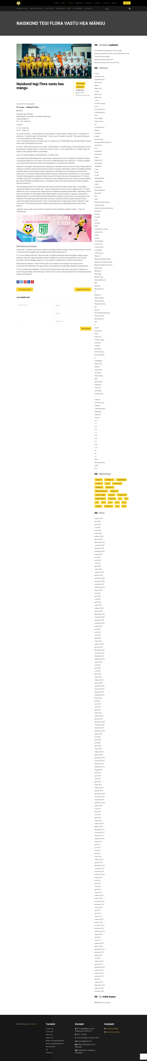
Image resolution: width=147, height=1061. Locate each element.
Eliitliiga (96, 130)
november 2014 (99, 925)
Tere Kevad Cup (99, 402)
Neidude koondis (99, 304)
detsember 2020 (99, 722)
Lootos (114, 3)
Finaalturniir (98, 151)
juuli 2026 (97, 521)
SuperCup (97, 387)
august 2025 (98, 554)
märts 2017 (98, 856)
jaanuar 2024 (98, 611)
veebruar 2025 (99, 572)
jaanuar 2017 (98, 862)
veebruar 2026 (99, 536)
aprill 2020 (97, 746)
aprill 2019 (97, 782)
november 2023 (99, 617)
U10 (95, 420)
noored (111, 495)
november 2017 (99, 832)
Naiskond (88, 3)
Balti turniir (98, 94)
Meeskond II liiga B (36, 8)
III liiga (96, 172)
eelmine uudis (25, 289)
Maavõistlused (50, 1046)
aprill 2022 (97, 674)
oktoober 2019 (99, 764)
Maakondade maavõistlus (102, 259)
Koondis (97, 217)
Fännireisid (97, 145)
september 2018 (99, 802)
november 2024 (99, 581)
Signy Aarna (98, 364)
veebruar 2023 (99, 644)
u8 (126, 498)
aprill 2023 (97, 638)
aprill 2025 (97, 566)
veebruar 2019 (99, 788)
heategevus (109, 480)
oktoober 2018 (99, 799)
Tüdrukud (97, 414)
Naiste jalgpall (99, 298)
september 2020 (99, 731)
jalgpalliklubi (121, 480)
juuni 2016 (97, 883)
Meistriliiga (80, 83)
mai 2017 (97, 850)
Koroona (97, 223)
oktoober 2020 (99, 728)
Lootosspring (98, 253)
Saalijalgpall (98, 361)
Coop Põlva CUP (99, 109)
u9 (97, 502)
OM (95, 322)
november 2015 (99, 901)
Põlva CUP (97, 337)
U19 (95, 447)
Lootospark (77, 8)
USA (95, 468)
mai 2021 (97, 707)
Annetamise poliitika (113, 1032)
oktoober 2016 (99, 871)
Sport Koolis (98, 381)
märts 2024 (98, 605)
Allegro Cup (49, 1037)
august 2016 (98, 877)
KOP (95, 220)
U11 (95, 423)
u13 (117, 502)
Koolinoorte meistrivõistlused (103, 208)
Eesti (96, 115)
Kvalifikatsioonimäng (101, 229)
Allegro (96, 85)
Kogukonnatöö (99, 205)
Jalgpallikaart (98, 181)
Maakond (97, 256)
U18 (95, 444)
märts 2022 (98, 677)
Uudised (70, 3)
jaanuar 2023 (98, 647)
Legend (96, 238)
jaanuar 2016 (98, 898)
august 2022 (98, 662)
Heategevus (98, 166)
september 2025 (99, 551)
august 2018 (98, 805)
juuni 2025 (97, 560)
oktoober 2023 (99, 620)
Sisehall (96, 367)
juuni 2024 (97, 596)
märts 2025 (98, 569)
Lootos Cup (49, 1028)
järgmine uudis (82, 289)
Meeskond (78, 3)
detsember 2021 (99, 686)
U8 (95, 453)
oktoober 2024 (99, 584)
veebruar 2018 (99, 823)
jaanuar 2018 (98, 826)
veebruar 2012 (99, 970)
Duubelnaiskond (99, 112)
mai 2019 (97, 779)
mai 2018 (97, 814)
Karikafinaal (98, 187)
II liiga (96, 169)
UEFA (96, 459)
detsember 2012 (99, 967)
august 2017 (98, 841)
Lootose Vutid (98, 247)
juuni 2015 (97, 913)
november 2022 (99, 653)
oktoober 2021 (99, 692)
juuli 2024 (97, 593)
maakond (99, 487)
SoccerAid (97, 373)
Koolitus (97, 214)
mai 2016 (97, 886)
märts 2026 (98, 533)
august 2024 (98, 590)
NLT (95, 307)
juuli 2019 (97, 773)
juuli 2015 (97, 910)
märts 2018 (98, 820)
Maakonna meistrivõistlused (103, 265)
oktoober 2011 (99, 976)
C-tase (96, 100)
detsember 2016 (99, 865)
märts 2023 (98, 641)
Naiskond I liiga (22, 8)
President (97, 343)
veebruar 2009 (99, 988)
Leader (96, 235)
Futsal (96, 157)
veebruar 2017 (99, 859)
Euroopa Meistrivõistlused (102, 142)
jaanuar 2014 (98, 946)
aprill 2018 (97, 817)
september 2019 (99, 767)
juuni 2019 (97, 776)
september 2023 (99, 623)
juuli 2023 (97, 629)
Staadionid (97, 384)
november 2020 (99, 725)
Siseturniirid (98, 370)
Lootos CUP (49, 8)
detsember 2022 (99, 650)
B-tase (96, 91)
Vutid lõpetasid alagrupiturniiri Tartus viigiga (108, 50)
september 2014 (99, 931)
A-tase (96, 73)
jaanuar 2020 (98, 755)
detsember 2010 (99, 985)
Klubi (62, 3)
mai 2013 (97, 958)
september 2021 (99, 695)
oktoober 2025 (99, 548)
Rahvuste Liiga (99, 352)
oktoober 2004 (99, 991)
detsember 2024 (99, 578)
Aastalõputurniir (99, 79)
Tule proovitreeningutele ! (102, 56)
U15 (95, 435)
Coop (96, 106)
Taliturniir (97, 399)
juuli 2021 (97, 701)
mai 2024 (97, 599)
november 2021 (99, 689)
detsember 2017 (99, 829)
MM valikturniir (99, 289)
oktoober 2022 (99, 656)
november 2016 (99, 868)
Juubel (96, 184)
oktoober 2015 (99, 904)
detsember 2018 (99, 794)
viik (117, 506)
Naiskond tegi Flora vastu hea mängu (40, 86)
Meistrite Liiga (98, 277)
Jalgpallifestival (99, 178)
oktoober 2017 (99, 835)
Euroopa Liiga (98, 139)
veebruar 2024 (99, 608)
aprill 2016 (97, 889)
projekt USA (122, 495)
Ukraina (98, 506)
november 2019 (99, 761)
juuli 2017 (97, 844)
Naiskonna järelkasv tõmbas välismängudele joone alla (111, 53)
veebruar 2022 (99, 680)
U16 (95, 438)
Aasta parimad (99, 76)
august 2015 (98, 907)
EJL (95, 124)
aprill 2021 (97, 710)
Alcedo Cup (98, 82)
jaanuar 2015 (98, 922)
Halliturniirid (98, 160)
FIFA (95, 148)
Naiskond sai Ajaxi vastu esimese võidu (106, 62)
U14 (95, 432)
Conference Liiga (99, 103)
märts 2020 (98, 749)
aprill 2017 (97, 853)
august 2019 (98, 770)
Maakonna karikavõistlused (103, 262)
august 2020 (98, 734)
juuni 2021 (97, 704)
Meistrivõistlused (99, 280)
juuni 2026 (97, 524)
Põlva (96, 334)
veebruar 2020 (99, 752)
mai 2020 (97, 743)
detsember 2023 (99, 614)
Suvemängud (98, 393)
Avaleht (56, 3)
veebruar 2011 (99, 982)
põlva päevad (100, 498)
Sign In (127, 3)
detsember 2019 (99, 758)
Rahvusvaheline (99, 355)
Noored (97, 3)
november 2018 (99, 796)
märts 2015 (98, 916)
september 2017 (99, 838)
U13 (95, 429)
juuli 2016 (97, 880)
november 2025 (99, 545)
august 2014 (98, 934)
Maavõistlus (98, 268)
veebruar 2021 (99, 716)
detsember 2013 (99, 949)
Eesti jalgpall (98, 118)
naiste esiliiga (100, 495)
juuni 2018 (97, 811)
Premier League (99, 340)
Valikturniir (108, 506)
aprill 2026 (97, 530)
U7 (95, 450)
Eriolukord (97, 133)
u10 (103, 502)
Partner (96, 328)
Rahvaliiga (97, 349)
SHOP (69, 8)
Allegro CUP (98, 88)
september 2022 (99, 659)
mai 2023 (97, 635)
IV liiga (96, 175)
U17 (95, 441)
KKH (95, 196)
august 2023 (98, 626)
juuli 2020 (97, 737)
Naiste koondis (99, 301)
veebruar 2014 (99, 943)
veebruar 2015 (99, 919)
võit (124, 506)
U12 (95, 426)
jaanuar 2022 (98, 683)
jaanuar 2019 (98, 791)
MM (95, 283)
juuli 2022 (97, 665)
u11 (110, 502)
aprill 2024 (97, 602)
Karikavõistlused (99, 190)
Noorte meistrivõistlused (102, 313)
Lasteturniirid (98, 232)
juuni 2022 (97, 668)
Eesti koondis (98, 121)
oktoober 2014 (99, 928)
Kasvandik (97, 193)
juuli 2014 (97, 937)
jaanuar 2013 (98, 964)
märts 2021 (98, 713)
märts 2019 (98, 785)
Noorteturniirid (99, 319)
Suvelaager (98, 390)
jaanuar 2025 (98, 575)
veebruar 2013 (99, 961)
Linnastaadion (99, 241)
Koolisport (97, 211)
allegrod (98, 480)
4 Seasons (49, 1052)
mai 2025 (97, 563)
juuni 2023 (97, 632)
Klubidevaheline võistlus (102, 202)
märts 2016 (98, 892)
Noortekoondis (99, 316)
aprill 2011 (97, 979)
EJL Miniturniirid (99, 127)
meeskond (109, 487)
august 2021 (98, 698)
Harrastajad (98, 163)
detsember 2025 (99, 542)
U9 (95, 456)
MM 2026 (97, 286)
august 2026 (98, 518)
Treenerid (112, 498)
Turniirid (105, 3)
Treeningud (60, 8)
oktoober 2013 (99, 952)
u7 (120, 498)
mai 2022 (97, 671)
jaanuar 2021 (98, 719)
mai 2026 (97, 527)
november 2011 (99, 973)
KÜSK (96, 226)
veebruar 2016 (99, 895)
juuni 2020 (97, 740)
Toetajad (87, 8)
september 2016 (99, 874)
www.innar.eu (32, 1024)
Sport (96, 378)
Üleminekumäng (99, 462)
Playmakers (98, 331)
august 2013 (98, 955)
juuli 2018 (97, 808)
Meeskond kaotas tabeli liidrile (103, 59)
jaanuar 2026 (98, 539)
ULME (96, 465)
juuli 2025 (97, 557)
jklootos (81, 90)
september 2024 (99, 587)
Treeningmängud (99, 408)
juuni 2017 (97, 847)
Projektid (97, 346)
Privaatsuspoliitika (112, 1029)
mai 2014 (97, 940)
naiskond (114, 491)
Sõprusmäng (98, 376)
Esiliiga (96, 136)
